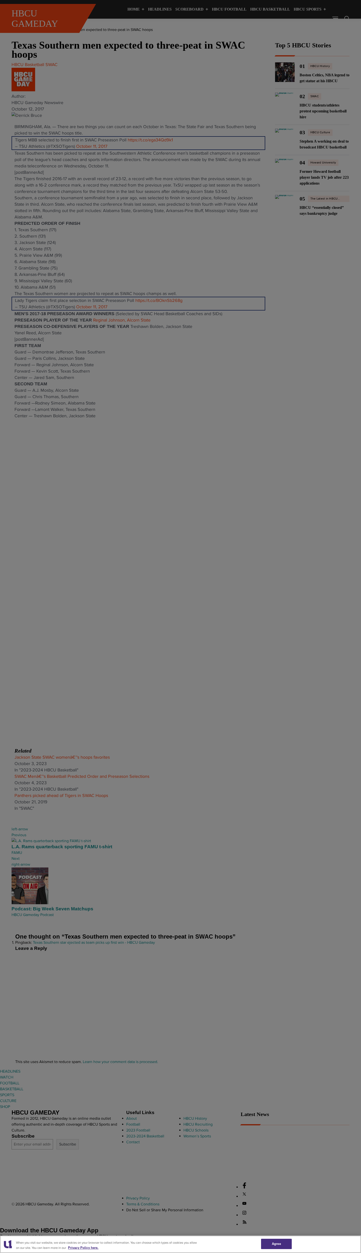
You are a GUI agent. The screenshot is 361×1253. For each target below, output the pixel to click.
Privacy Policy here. (83, 1248)
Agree (276, 1244)
